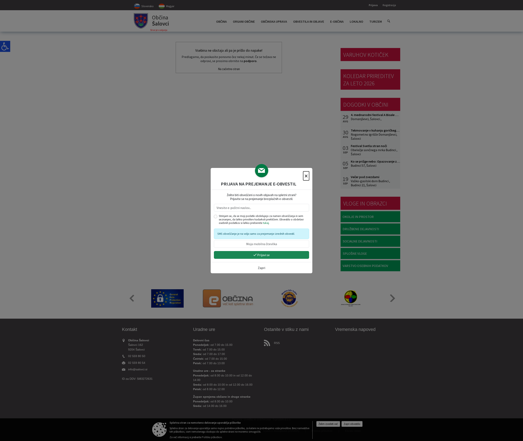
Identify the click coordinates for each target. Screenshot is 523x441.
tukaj (266, 223)
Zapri (261, 268)
